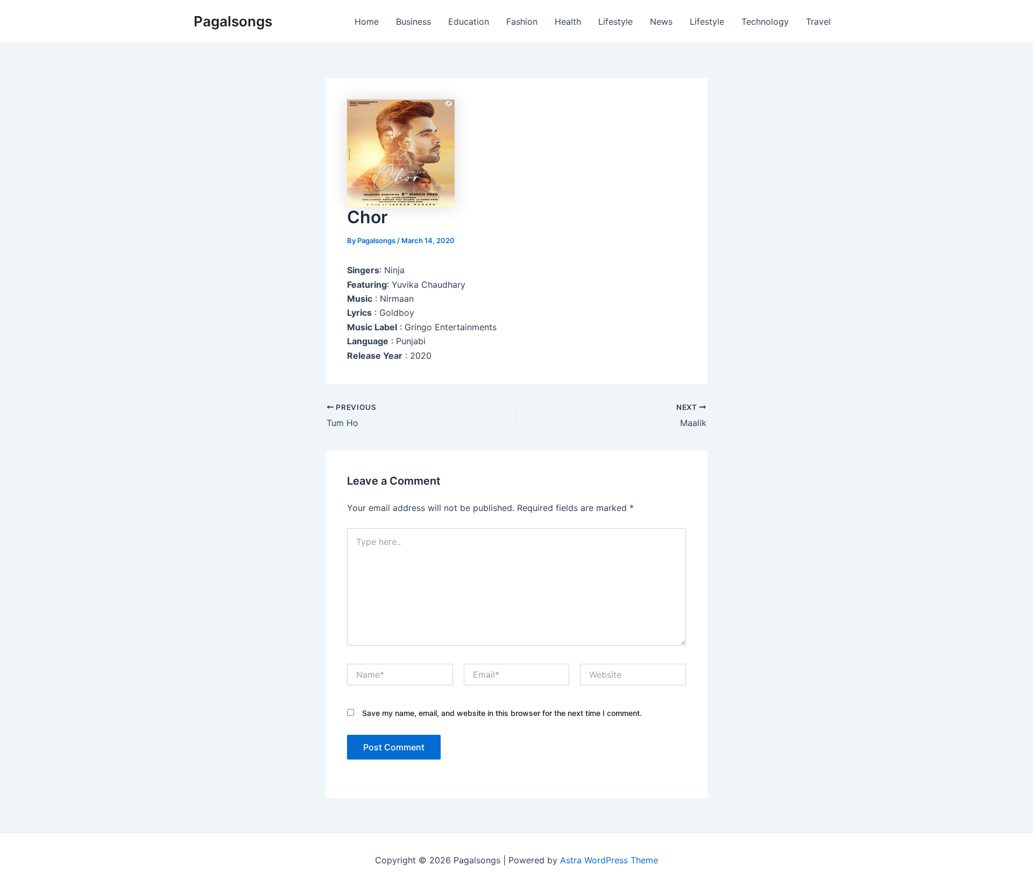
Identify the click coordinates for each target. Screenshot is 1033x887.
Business (413, 21)
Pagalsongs (233, 21)
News (661, 21)
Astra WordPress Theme (609, 860)
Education (468, 21)
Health (568, 21)
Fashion (521, 21)
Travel (818, 21)
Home (367, 21)
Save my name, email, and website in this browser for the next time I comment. (502, 713)
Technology (765, 21)
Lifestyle (615, 21)
